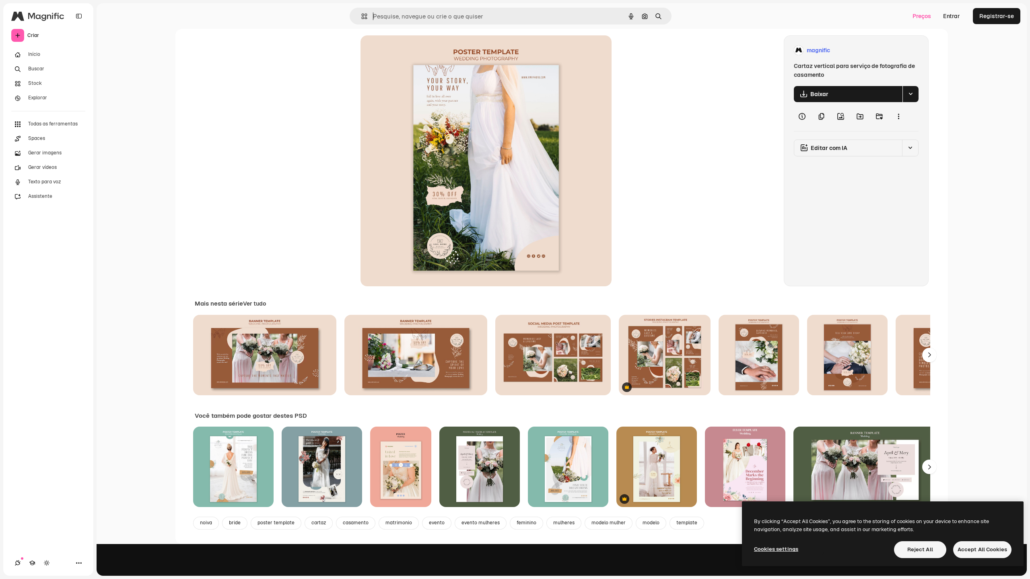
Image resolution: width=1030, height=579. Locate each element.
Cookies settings (776, 549)
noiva (206, 522)
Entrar (951, 16)
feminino (526, 522)
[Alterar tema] (46, 562)
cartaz (318, 522)
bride (235, 522)
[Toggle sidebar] (78, 16)
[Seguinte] (929, 355)
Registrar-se (996, 16)
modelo (651, 522)
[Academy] (32, 562)
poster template (276, 522)
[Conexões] (17, 562)
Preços (922, 16)
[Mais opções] (898, 117)
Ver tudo (254, 303)
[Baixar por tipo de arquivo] (910, 94)
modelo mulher (608, 522)
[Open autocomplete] (361, 16)
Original (412, 50)
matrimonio (398, 522)
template (686, 522)
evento (437, 522)
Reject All (920, 549)
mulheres (564, 522)
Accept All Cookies (982, 549)
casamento (356, 522)
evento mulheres (480, 522)
